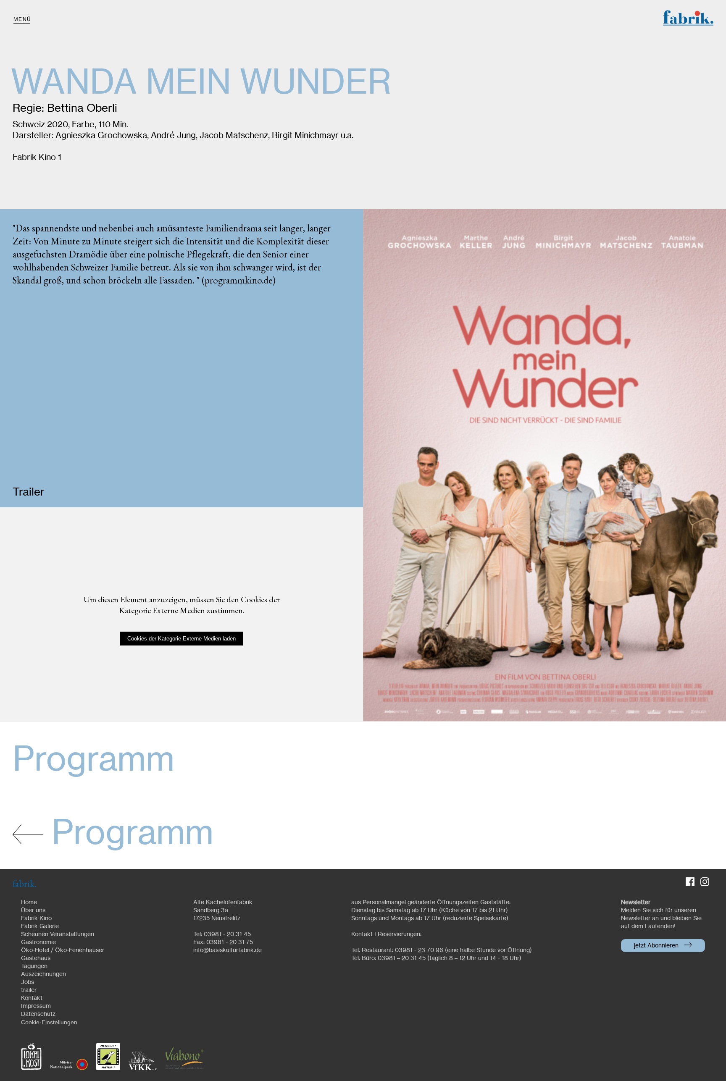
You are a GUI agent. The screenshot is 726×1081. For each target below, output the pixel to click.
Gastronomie (38, 942)
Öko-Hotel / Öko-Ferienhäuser (62, 950)
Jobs (27, 982)
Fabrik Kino (36, 918)
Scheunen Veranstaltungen (57, 934)
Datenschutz (38, 1014)
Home (29, 902)
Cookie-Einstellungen (49, 1022)
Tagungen (34, 966)
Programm (128, 834)
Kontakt (31, 998)
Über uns (33, 910)
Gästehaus (35, 958)
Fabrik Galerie (40, 926)
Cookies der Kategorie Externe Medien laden (181, 638)
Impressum (36, 1006)
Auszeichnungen (43, 974)
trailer (29, 990)
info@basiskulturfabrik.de (227, 950)
